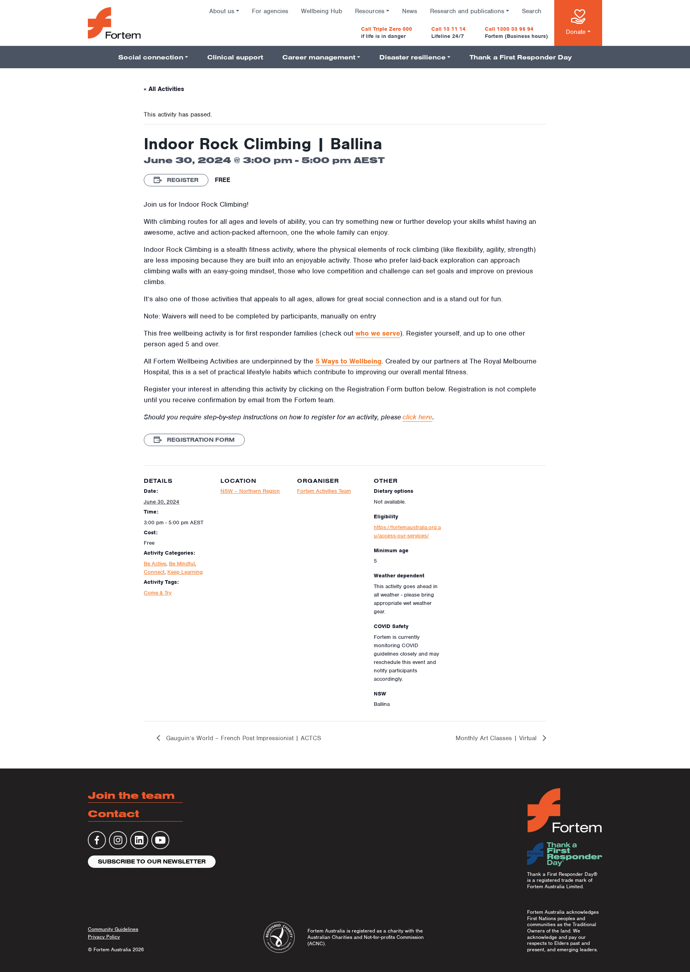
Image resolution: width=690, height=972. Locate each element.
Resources (370, 11)
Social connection (150, 57)
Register (181, 180)
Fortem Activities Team (324, 491)
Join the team (131, 795)
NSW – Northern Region (250, 491)
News (409, 11)
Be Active (155, 563)
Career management (318, 57)
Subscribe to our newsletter (152, 861)
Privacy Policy (104, 936)
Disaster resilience (412, 57)
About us (221, 11)
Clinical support (235, 57)
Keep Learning (185, 572)
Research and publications (467, 11)
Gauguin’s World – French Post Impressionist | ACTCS (242, 738)
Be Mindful (182, 563)
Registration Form (200, 439)
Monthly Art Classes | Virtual (497, 738)
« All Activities (164, 89)
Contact (113, 813)
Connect (154, 572)
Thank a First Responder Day (521, 57)
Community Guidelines (113, 929)
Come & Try (158, 592)
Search (531, 11)
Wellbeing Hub (321, 11)
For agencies (270, 11)
